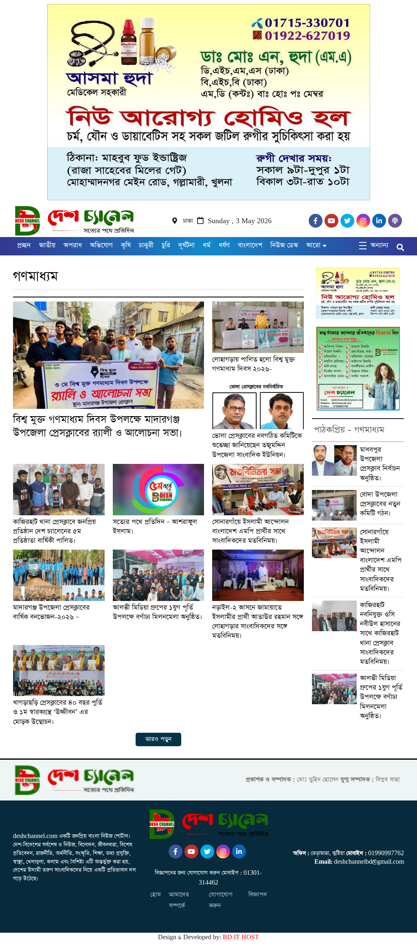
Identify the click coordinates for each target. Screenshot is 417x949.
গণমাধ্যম (35, 276)
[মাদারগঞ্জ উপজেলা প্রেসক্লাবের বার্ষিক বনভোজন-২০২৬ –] (59, 575)
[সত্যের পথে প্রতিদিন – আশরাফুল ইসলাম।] (158, 489)
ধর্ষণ (224, 245)
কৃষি (126, 245)
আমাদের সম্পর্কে (179, 900)
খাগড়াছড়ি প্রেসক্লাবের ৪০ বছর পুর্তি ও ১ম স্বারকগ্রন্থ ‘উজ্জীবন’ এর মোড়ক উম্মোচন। (57, 712)
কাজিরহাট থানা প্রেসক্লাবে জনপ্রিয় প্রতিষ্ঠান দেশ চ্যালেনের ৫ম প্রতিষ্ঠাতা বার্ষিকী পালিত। (54, 531)
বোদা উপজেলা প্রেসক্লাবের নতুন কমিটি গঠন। (380, 504)
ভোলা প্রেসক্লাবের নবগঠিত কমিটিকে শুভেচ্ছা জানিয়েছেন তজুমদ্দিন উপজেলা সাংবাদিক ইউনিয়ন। (257, 445)
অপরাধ (73, 245)
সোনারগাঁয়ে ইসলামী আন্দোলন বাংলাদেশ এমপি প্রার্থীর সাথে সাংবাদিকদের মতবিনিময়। (250, 531)
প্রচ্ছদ (24, 245)
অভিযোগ (101, 245)
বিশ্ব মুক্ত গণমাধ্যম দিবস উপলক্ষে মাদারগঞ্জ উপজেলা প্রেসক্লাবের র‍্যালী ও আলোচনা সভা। (97, 426)
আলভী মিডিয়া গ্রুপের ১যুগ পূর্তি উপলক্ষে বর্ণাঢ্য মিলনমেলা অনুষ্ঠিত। (157, 612)
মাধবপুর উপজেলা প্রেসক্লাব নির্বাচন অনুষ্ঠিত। (380, 464)
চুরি (166, 245)
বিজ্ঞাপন (257, 894)
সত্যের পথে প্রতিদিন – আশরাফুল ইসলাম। (155, 526)
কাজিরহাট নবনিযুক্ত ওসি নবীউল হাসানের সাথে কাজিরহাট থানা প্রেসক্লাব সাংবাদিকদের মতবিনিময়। (380, 634)
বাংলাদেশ (250, 245)
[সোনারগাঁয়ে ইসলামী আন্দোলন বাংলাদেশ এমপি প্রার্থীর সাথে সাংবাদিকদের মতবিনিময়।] (258, 489)
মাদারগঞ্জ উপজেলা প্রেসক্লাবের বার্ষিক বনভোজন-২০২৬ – (51, 612)
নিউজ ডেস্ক (284, 245)
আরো (313, 245)
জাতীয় (47, 245)
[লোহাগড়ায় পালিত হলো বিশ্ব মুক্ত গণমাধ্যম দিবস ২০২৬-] (258, 327)
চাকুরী (146, 245)
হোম (155, 894)
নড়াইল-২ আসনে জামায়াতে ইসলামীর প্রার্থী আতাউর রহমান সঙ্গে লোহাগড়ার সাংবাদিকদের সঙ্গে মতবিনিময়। (257, 622)
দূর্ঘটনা (186, 245)
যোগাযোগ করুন (221, 900)
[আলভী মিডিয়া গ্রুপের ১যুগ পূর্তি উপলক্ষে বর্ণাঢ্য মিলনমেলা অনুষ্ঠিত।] (158, 575)
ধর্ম (207, 245)
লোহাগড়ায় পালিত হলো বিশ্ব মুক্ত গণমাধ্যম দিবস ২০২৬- (253, 364)
